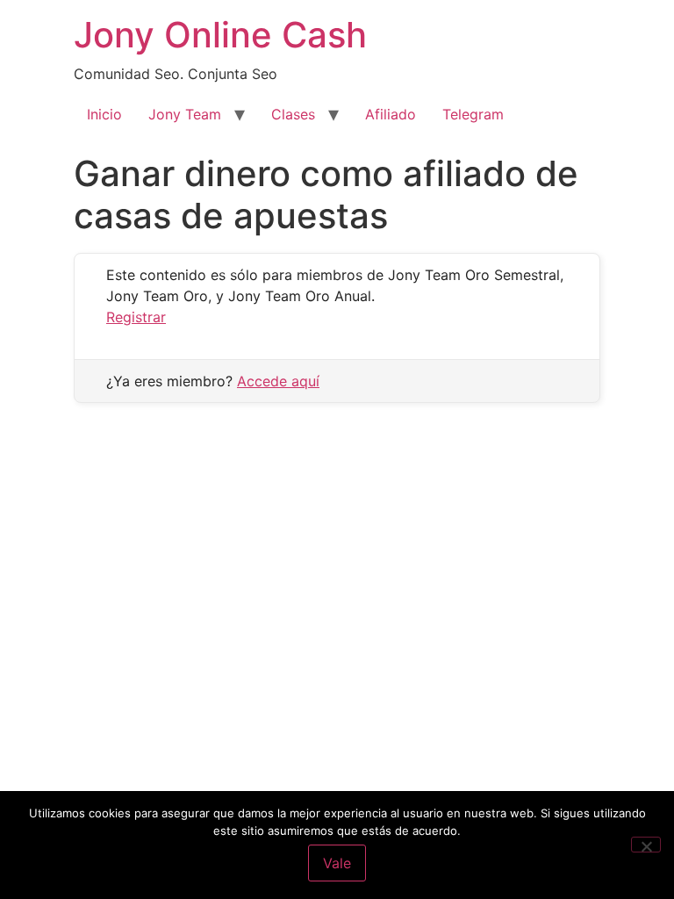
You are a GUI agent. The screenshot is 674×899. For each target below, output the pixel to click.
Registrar (136, 317)
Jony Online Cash (220, 34)
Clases (293, 114)
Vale (337, 863)
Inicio (104, 114)
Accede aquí (278, 381)
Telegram (473, 114)
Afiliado (390, 114)
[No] (646, 844)
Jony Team (184, 114)
